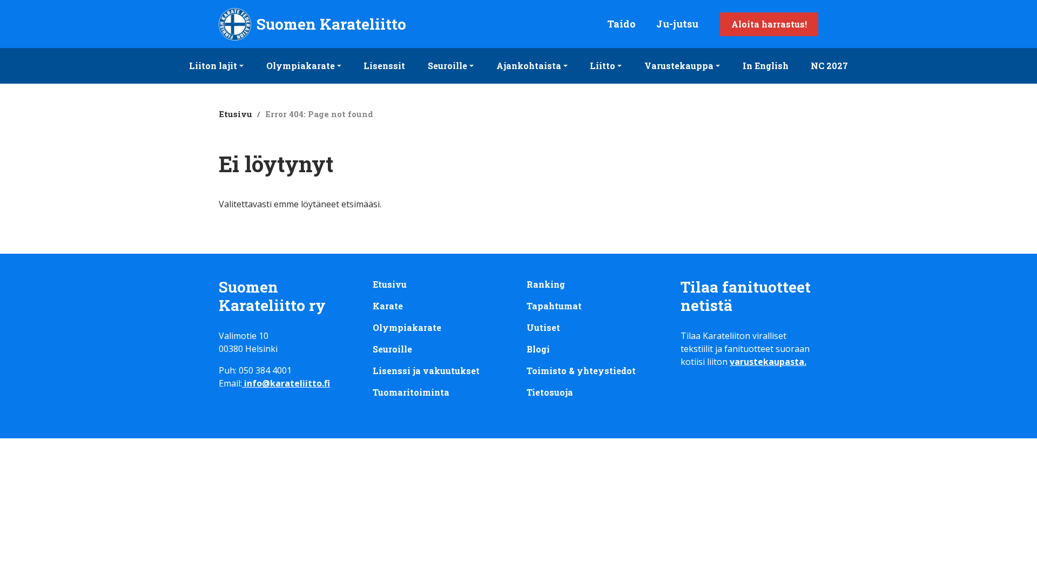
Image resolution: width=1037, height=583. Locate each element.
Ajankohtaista (528, 65)
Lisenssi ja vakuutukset (426, 370)
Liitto (602, 65)
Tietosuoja (550, 392)
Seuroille (447, 65)
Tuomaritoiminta (411, 392)
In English (766, 65)
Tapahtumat (554, 305)
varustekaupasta (767, 362)
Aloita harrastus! (769, 24)
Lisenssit (384, 65)
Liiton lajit (213, 65)
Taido (621, 23)
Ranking (546, 284)
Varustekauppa (678, 65)
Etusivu (235, 114)
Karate (388, 305)
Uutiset (543, 327)
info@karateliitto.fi (287, 383)
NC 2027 (829, 65)
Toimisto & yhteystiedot (581, 370)
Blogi (538, 349)
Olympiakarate (300, 65)
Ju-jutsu (677, 23)
